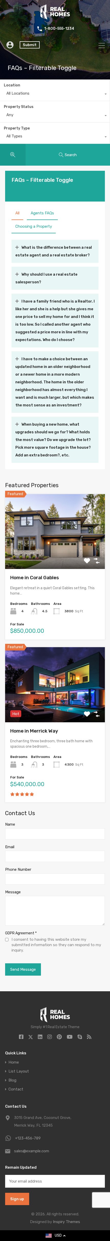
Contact (15, 1089)
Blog (12, 1080)
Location (12, 85)
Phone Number (18, 869)
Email (9, 847)
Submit (30, 45)
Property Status (19, 107)
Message (13, 892)
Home (13, 1062)
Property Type (17, 128)
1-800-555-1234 (59, 29)
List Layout (18, 1071)
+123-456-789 (28, 1138)
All (17, 213)
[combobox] (55, 94)
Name (10, 824)
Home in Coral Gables (34, 578)
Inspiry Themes (66, 1221)
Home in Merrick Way (34, 731)
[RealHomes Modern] (55, 17)
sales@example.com (31, 1151)
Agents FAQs (42, 213)
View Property (55, 554)
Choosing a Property (33, 226)
